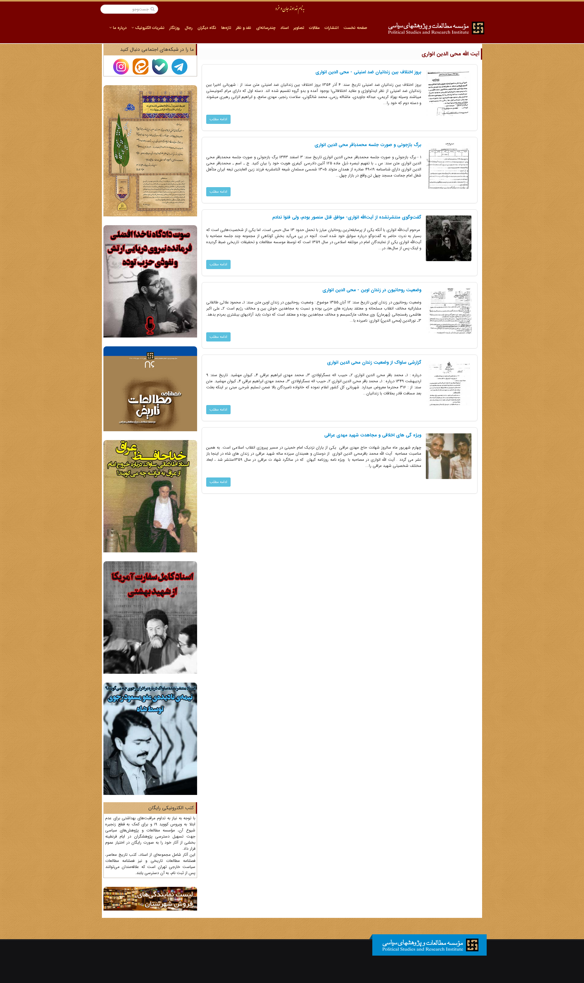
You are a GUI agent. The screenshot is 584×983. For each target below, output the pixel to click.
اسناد (284, 28)
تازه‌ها (226, 28)
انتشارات (332, 28)
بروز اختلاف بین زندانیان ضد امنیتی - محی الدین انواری (368, 72)
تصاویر (299, 28)
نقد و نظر (243, 28)
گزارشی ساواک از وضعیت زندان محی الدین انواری (374, 362)
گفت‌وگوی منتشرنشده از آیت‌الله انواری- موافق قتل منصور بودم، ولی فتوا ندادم (346, 217)
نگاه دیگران (206, 28)
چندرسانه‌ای (266, 28)
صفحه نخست (355, 28)
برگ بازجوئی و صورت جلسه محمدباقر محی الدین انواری (368, 145)
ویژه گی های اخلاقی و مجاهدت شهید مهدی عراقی (372, 435)
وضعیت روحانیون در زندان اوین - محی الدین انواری (371, 290)
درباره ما (119, 28)
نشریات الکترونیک (149, 28)
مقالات (314, 28)
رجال (189, 28)
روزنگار (174, 28)
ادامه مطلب (218, 119)
